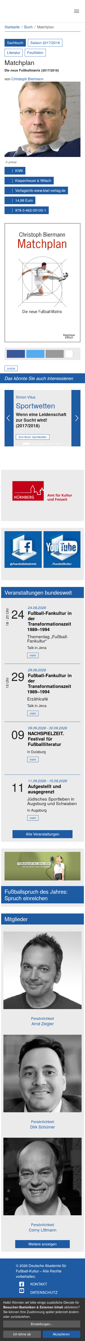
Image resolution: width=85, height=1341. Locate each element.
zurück (11, 368)
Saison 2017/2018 (45, 42)
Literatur (13, 52)
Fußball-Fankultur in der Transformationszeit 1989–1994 (49, 621)
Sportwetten (35, 405)
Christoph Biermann (27, 78)
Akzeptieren (61, 1334)
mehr (33, 655)
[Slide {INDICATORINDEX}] (26, 443)
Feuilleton (35, 52)
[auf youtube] (22, 1290)
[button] (16, 354)
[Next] (75, 418)
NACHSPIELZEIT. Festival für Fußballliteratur (46, 738)
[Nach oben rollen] (77, 1333)
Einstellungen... (42, 1324)
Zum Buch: (32, 437)
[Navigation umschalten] (76, 11)
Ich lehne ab (22, 1334)
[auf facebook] (22, 1284)
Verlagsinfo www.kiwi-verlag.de (40, 190)
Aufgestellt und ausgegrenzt (44, 789)
